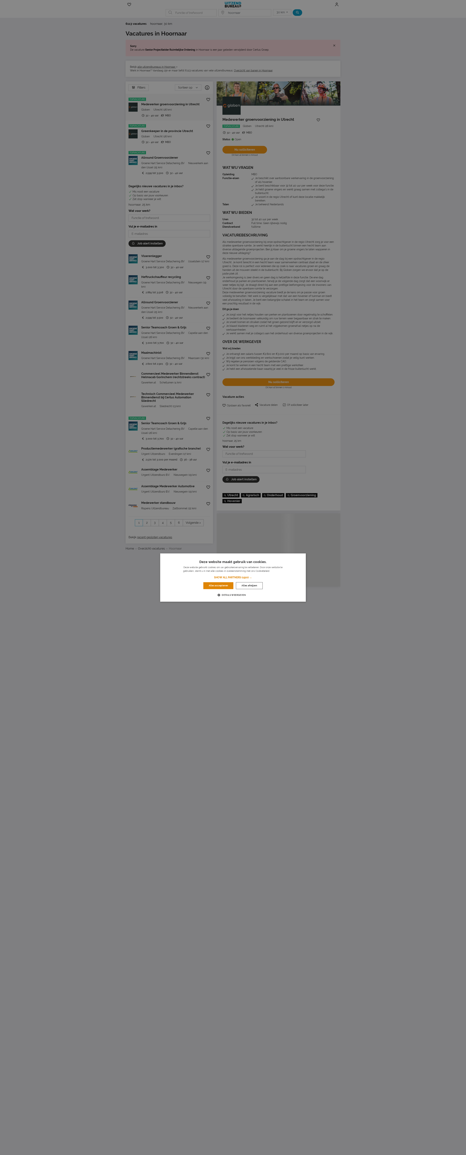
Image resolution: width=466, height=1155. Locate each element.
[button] (233, 577)
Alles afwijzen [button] (249, 585)
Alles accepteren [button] (218, 585)
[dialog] (233, 577)
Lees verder (276, 571)
